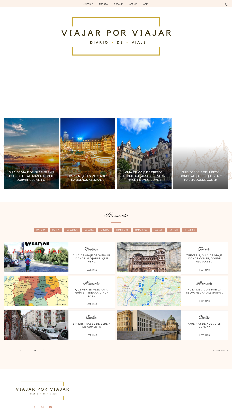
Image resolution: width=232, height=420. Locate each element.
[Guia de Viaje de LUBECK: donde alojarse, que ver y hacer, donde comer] (200, 153)
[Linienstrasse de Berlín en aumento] (36, 325)
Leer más (92, 270)
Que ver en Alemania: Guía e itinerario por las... (92, 292)
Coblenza (72, 230)
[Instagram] (42, 407)
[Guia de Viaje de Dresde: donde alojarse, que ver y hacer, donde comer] (144, 153)
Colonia (89, 230)
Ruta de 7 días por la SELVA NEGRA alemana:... (204, 291)
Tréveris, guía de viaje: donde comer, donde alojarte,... (204, 258)
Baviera (40, 230)
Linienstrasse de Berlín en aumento (92, 325)
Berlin (56, 230)
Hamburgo (141, 230)
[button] (227, 4)
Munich (173, 230)
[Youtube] (50, 407)
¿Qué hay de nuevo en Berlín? (204, 325)
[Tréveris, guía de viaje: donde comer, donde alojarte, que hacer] (149, 257)
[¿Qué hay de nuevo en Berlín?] (149, 325)
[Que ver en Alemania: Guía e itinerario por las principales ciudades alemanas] (36, 291)
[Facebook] (34, 407)
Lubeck (159, 230)
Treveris (190, 230)
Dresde (105, 230)
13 (35, 350)
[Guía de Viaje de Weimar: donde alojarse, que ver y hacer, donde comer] (36, 257)
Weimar (91, 249)
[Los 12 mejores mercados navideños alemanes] (87, 153)
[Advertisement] (116, 92)
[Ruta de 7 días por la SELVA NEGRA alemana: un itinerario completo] (149, 291)
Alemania (91, 283)
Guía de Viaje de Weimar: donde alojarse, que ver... (92, 258)
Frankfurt (122, 230)
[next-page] (43, 351)
